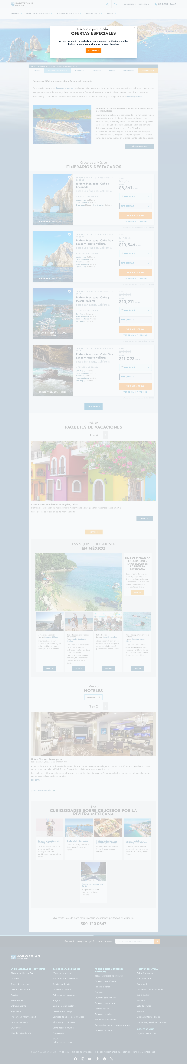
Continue (93, 50)
